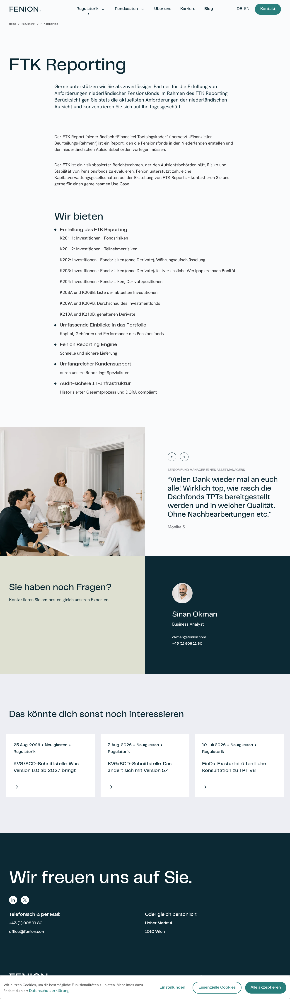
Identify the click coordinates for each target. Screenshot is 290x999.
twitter (25, 900)
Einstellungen (172, 987)
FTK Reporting (49, 24)
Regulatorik (88, 9)
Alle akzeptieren (266, 987)
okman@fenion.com (189, 637)
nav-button (172, 456)
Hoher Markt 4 (158, 923)
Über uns (162, 9)
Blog (208, 9)
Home (12, 24)
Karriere (187, 9)
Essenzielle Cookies (217, 987)
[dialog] (145, 987)
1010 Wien (155, 932)
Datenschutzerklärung (49, 990)
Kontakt (268, 9)
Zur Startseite (25, 9)
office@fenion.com (27, 932)
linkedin (13, 900)
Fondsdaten (126, 9)
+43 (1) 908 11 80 (187, 643)
